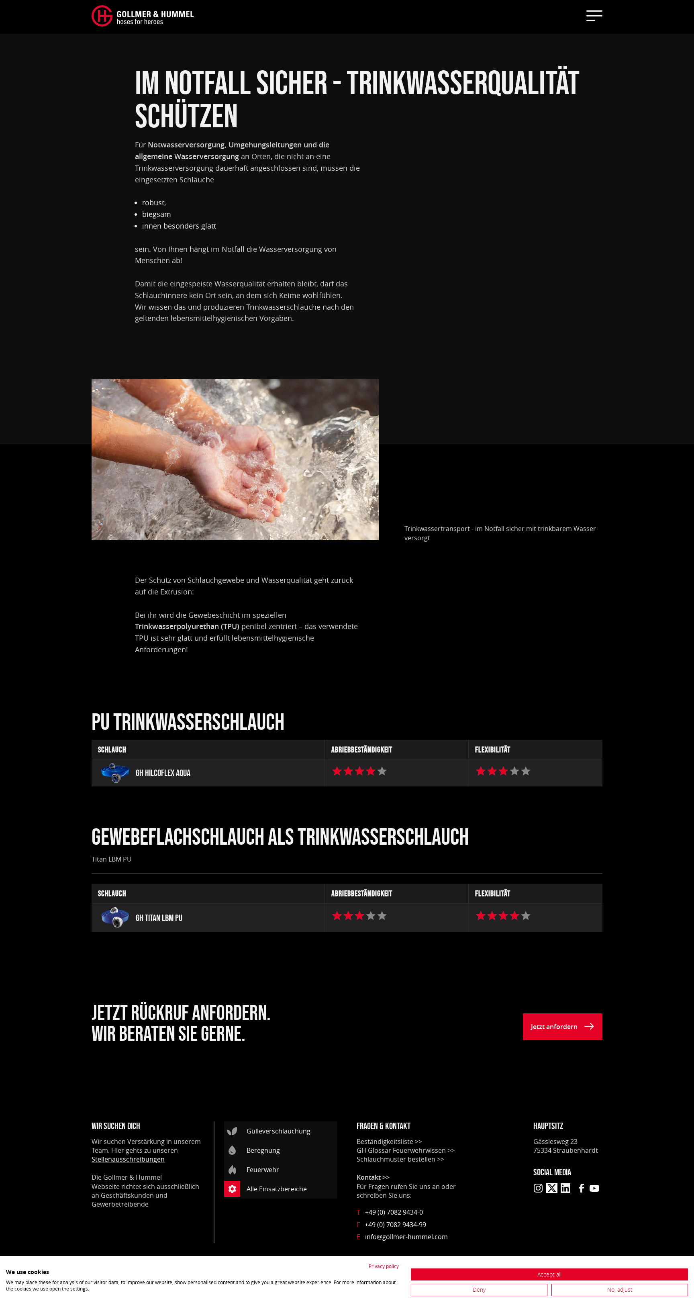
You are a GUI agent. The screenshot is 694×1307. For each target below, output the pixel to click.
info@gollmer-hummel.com (402, 1236)
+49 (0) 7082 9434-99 (391, 1224)
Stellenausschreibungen (128, 1159)
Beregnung (263, 1150)
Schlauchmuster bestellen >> (400, 1159)
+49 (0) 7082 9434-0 (390, 1212)
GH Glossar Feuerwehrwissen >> (406, 1150)
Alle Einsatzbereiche (277, 1188)
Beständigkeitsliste (385, 1141)
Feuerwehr (263, 1169)
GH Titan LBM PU (159, 918)
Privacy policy (384, 1266)
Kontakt (369, 1177)
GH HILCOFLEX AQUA (163, 773)
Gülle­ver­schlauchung (278, 1131)
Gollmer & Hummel (132, 1177)
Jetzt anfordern (554, 1026)
